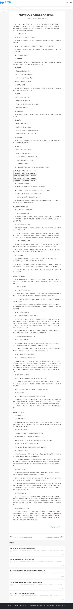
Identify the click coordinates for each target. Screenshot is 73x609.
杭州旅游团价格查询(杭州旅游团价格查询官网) (23, 548)
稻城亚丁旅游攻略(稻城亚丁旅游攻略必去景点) (23, 593)
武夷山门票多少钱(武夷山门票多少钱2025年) (22, 559)
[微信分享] (52, 527)
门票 (71, 3)
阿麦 (29, 18)
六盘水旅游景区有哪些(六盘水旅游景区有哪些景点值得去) (26, 582)
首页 (66, 3)
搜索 (3, 8)
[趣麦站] (6, 3)
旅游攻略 (34, 18)
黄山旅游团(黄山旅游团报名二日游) (54, 537)
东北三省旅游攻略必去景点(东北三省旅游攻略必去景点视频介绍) (27, 571)
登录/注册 (4, 11)
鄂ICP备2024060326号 (60, 605)
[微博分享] (59, 527)
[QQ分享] (54, 527)
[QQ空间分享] (57, 527)
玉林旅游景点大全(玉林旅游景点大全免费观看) (22, 537)
